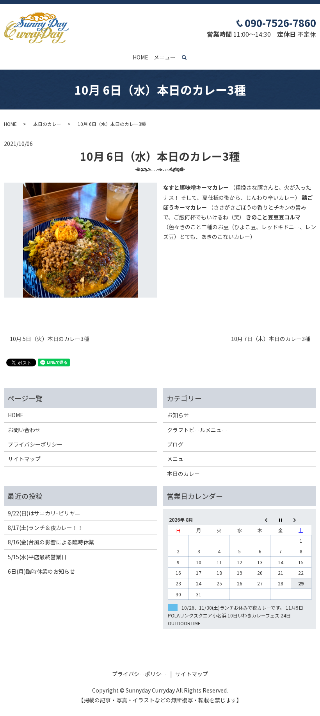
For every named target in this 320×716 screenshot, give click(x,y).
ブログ (175, 444)
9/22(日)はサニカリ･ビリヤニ (44, 513)
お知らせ (178, 415)
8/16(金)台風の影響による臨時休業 (51, 542)
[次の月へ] (301, 519)
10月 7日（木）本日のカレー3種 (270, 339)
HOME (140, 57)
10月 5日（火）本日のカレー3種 (49, 339)
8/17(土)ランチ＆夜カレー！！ (45, 527)
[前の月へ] (260, 519)
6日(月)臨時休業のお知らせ (41, 571)
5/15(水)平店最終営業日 (37, 557)
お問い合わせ (24, 430)
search (188, 57)
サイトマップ (24, 459)
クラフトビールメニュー (197, 430)
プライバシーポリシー (35, 444)
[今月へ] (280, 519)
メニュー (165, 57)
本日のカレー (47, 123)
